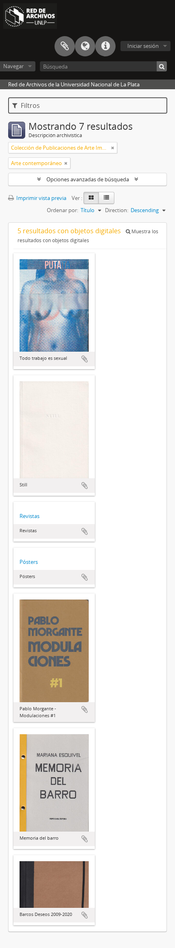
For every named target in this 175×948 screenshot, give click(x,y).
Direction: (116, 210)
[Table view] (106, 198)
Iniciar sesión (143, 45)
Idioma (85, 46)
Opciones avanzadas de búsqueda (87, 179)
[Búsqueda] (162, 66)
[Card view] (91, 198)
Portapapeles (65, 46)
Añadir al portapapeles (85, 359)
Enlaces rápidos (105, 46)
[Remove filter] (112, 148)
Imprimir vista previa (40, 198)
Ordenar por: (62, 210)
